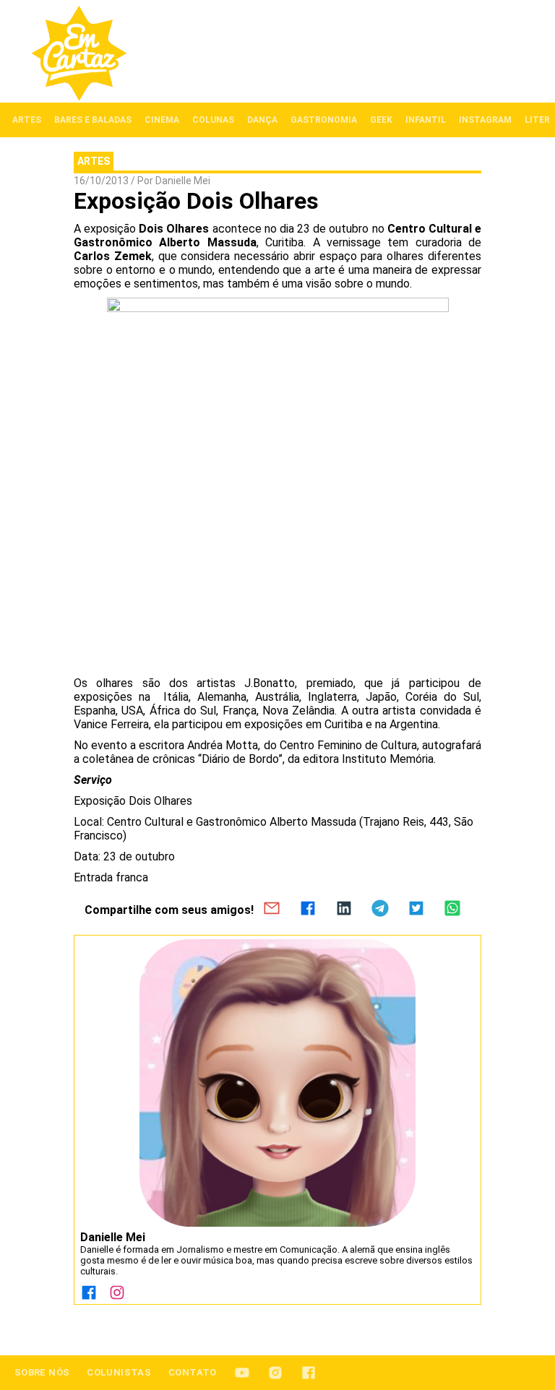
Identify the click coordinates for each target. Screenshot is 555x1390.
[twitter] (416, 910)
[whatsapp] (452, 910)
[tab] (27, 120)
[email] (272, 910)
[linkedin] (344, 910)
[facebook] (308, 910)
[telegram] (380, 910)
